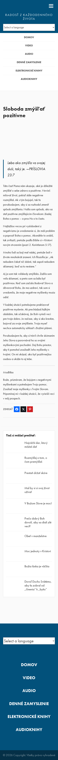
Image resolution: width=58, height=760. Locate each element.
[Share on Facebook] (17, 409)
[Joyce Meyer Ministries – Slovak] (18, 6)
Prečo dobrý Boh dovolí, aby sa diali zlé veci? (37, 522)
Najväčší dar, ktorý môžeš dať (36, 445)
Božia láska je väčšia (36, 566)
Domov (29, 37)
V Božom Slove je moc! (38, 503)
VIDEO (29, 45)
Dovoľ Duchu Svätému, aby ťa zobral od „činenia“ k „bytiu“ (38, 585)
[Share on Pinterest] (30, 409)
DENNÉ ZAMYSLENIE (29, 62)
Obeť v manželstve (35, 536)
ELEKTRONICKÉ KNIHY (29, 70)
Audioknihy (29, 79)
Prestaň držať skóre (35, 473)
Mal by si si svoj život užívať (36, 490)
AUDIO (29, 54)
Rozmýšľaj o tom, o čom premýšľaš (35, 460)
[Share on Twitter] (23, 409)
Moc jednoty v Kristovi (37, 551)
